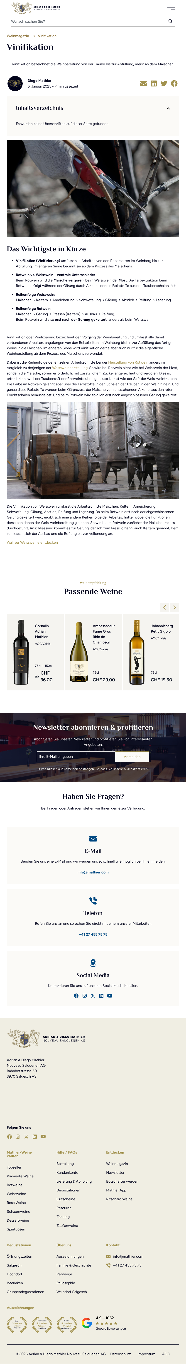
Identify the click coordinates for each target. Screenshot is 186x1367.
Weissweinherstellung (70, 368)
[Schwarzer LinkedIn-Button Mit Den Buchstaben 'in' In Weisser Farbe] (101, 995)
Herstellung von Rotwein (128, 362)
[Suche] (172, 23)
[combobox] (90, 23)
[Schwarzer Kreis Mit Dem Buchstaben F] (76, 995)
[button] (143, 83)
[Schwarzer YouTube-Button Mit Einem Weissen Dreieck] (43, 1136)
